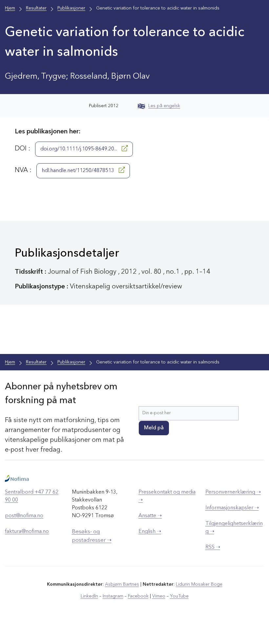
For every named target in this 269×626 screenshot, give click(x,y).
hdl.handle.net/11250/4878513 (78, 170)
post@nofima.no (24, 515)
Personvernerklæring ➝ (233, 492)
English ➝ (149, 531)
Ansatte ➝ (150, 515)
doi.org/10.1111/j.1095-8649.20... (79, 149)
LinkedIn (89, 596)
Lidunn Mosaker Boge (199, 584)
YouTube (179, 596)
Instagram (113, 596)
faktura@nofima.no (27, 531)
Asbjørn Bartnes (122, 584)
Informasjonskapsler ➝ (232, 508)
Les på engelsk (164, 106)
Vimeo (158, 596)
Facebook (138, 596)
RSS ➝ (212, 547)
